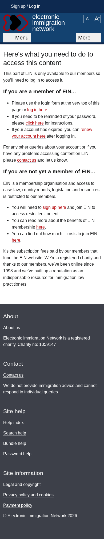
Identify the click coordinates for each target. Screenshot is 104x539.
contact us (26, 160)
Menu (20, 38)
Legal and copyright (22, 484)
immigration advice (56, 385)
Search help (14, 433)
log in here (37, 109)
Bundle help (14, 443)
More (85, 38)
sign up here (54, 207)
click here (35, 123)
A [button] (87, 19)
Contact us (13, 375)
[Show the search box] (95, 6)
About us (11, 327)
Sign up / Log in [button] (25, 6)
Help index (13, 422)
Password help (17, 454)
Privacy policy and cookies (28, 495)
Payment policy (17, 505)
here (40, 227)
